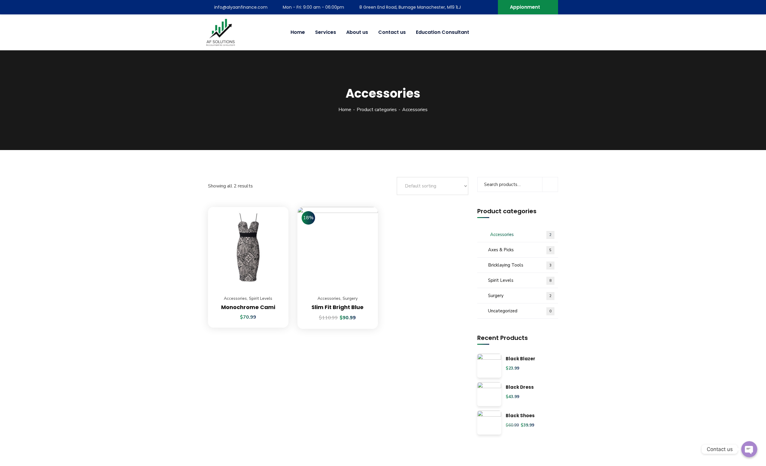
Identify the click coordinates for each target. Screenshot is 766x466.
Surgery (350, 298)
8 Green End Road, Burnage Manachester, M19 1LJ (410, 7)
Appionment (525, 7)
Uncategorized (519, 311)
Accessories (235, 298)
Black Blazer (520, 359)
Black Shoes (520, 416)
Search (550, 184)
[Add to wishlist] (276, 222)
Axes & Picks (519, 250)
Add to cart (276, 207)
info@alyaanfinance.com (241, 7)
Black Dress (520, 387)
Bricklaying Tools (519, 265)
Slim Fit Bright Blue (337, 307)
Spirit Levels (260, 298)
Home (344, 109)
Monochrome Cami (248, 307)
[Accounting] (220, 32)
